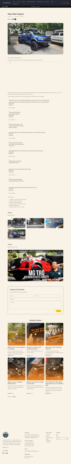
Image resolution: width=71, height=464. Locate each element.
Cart (57, 434)
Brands (47, 436)
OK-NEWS (48, 440)
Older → (14, 396)
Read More (10, 355)
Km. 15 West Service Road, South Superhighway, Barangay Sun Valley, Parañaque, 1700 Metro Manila (32, 436)
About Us (48, 434)
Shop (57, 436)
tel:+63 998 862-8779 (29, 442)
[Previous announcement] (23, 7)
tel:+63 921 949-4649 (29, 445)
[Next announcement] (48, 7)
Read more (11, 104)
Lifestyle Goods (49, 437)
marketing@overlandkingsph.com (32, 451)
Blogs (47, 439)
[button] (63, 3)
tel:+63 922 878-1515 (29, 444)
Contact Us (48, 442)
